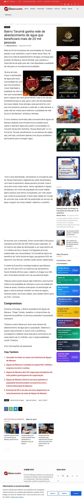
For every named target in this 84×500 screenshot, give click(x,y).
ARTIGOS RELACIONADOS (14, 419)
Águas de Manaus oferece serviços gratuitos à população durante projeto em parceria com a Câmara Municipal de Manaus (27, 383)
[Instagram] (64, 4)
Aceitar (76, 493)
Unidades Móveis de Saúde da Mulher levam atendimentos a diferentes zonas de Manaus (28, 439)
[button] (77, 9)
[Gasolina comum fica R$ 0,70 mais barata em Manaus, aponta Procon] (11, 428)
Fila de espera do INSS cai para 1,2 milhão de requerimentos (72, 232)
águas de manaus (31, 400)
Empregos (8, 15)
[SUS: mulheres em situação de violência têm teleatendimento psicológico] (61, 242)
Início (19, 1)
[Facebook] (61, 4)
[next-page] (8, 449)
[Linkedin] (68, 4)
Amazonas (40, 8)
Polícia (64, 8)
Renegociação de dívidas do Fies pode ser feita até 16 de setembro (68, 210)
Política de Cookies (17, 497)
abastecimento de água (17, 400)
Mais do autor (31, 419)
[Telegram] (16, 409)
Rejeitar (64, 493)
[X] (75, 4)
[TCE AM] (68, 36)
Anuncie (40, 1)
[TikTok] (71, 4)
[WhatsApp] (78, 4)
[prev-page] (5, 449)
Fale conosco (55, 1)
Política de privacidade (29, 1)
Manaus (32, 8)
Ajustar (52, 493)
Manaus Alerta (61, 215)
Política (57, 8)
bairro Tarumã (43, 400)
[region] (42, 491)
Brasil (70, 8)
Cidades (11, 24)
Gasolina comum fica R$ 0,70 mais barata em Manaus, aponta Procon (11, 437)
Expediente (47, 1)
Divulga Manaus (63, 268)
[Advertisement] (29, 157)
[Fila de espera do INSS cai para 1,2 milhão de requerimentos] (61, 233)
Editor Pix (61, 278)
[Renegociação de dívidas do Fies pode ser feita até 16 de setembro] (68, 197)
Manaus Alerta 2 (12, 46)
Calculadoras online (65, 299)
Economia (49, 8)
